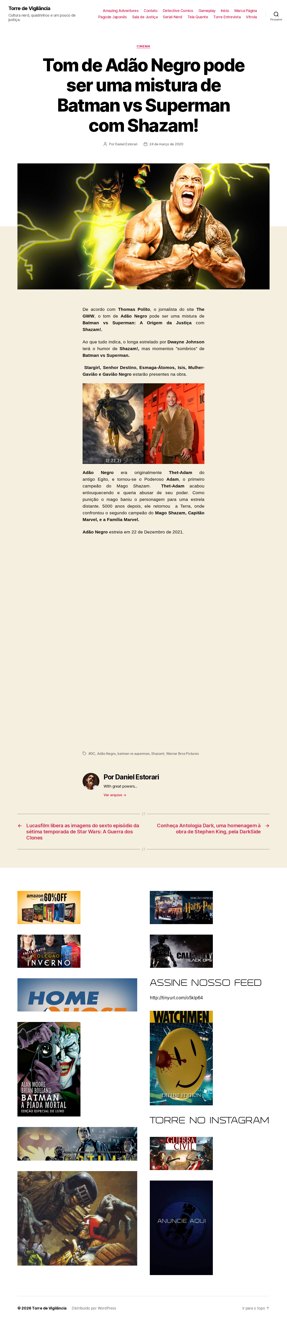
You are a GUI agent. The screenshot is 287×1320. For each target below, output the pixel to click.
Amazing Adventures (120, 10)
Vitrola (251, 17)
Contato (151, 10)
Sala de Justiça (145, 17)
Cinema (143, 46)
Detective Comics (178, 10)
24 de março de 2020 (166, 144)
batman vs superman (133, 753)
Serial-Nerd (172, 17)
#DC (91, 753)
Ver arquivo (115, 795)
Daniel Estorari (126, 144)
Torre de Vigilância (29, 8)
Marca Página (245, 10)
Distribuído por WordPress (94, 1308)
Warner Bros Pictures (182, 753)
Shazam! (157, 753)
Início (225, 10)
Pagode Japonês (112, 17)
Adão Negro (106, 753)
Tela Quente (197, 17)
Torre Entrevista (227, 17)
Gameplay (207, 10)
